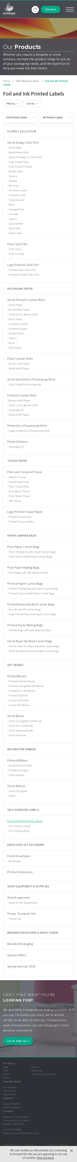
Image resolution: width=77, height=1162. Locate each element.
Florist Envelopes (18, 856)
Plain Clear (15, 249)
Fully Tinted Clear (19, 162)
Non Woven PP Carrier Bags (25, 609)
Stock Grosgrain (18, 791)
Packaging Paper (20, 288)
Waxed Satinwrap (19, 482)
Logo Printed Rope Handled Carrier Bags (32, 614)
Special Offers (16, 955)
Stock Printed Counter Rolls (26, 300)
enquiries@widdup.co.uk (25, 1133)
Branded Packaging (20, 944)
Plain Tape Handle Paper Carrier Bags (30, 556)
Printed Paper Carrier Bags (25, 583)
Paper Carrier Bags (22, 535)
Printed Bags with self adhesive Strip (30, 630)
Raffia (12, 796)
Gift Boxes (15, 665)
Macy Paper (15, 319)
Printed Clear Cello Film (22, 270)
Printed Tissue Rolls (20, 517)
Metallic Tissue (17, 477)
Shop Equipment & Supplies (28, 886)
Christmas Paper (18, 324)
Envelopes (15, 861)
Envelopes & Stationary (26, 845)
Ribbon (35, 1066)
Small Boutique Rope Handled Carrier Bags (34, 651)
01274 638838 (14, 1129)
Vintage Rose (16, 209)
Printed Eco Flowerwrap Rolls (27, 426)
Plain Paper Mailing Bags (23, 567)
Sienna (13, 219)
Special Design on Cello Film (25, 157)
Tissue (6, 1074)
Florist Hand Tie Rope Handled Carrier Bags (34, 646)
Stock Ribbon (16, 786)
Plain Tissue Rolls (19, 486)
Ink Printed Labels (19, 831)
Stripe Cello (15, 233)
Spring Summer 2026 (21, 966)
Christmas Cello (18, 190)
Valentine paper (18, 328)
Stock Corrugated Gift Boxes (25, 721)
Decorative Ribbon (21, 749)
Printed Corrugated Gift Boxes (26, 686)
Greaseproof (16, 410)
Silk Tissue (15, 501)
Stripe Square (16, 200)
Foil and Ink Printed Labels (25, 821)
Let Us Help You (17, 1041)
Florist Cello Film (21, 131)
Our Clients (9, 1090)
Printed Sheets (17, 442)
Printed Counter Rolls (22, 395)
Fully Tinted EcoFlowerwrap (25, 384)
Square (13, 176)
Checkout (51, 9)
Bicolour (14, 185)
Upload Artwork (12, 1107)
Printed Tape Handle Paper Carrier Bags (32, 593)
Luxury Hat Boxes (19, 700)
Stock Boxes (15, 716)
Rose (11, 204)
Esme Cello (15, 147)
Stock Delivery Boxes (21, 730)
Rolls (5, 1070)
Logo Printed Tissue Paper (25, 512)
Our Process (9, 1087)
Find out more (45, 1158)
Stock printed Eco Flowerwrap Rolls (31, 379)
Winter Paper (16, 333)
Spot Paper (15, 347)
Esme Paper (16, 305)
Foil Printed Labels (19, 826)
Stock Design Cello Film (23, 142)
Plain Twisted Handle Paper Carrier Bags (32, 552)
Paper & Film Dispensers (23, 902)
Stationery (37, 1070)
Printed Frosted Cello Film (24, 274)
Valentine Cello (17, 195)
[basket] (35, 9)
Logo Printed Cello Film (23, 265)
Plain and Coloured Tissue (24, 472)
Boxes (6, 1077)
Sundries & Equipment (43, 1074)
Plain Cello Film (17, 244)
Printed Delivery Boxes (22, 681)
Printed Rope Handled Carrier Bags (30, 604)
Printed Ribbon (17, 760)
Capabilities (10, 1094)
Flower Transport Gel (21, 914)
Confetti (13, 214)
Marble (13, 181)
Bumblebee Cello (19, 152)
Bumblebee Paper (19, 309)
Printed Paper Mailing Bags (25, 625)
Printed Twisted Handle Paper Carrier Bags (33, 588)
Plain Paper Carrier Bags (23, 547)
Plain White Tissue (19, 496)
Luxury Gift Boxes (19, 705)
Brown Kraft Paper (19, 363)
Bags (5, 1066)
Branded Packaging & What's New (32, 933)
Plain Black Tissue (19, 491)
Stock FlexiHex (17, 735)
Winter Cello (16, 171)
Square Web (16, 223)
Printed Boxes (16, 676)
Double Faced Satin (20, 765)
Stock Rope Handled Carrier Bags (29, 641)
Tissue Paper (17, 461)
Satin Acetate (16, 775)
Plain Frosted (16, 254)
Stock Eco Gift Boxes (21, 726)
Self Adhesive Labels (23, 810)
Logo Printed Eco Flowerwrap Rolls (29, 431)
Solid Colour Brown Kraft (23, 314)
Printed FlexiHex (18, 695)
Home (6, 81)
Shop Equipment (18, 897)
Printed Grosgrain (19, 770)
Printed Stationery (20, 872)
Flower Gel (15, 918)
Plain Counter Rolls (20, 359)
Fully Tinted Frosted (20, 166)
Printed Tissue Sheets (21, 521)
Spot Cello (15, 228)
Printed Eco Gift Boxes (22, 690)
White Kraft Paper (19, 368)
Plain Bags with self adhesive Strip (29, 572)
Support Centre (11, 1103)
